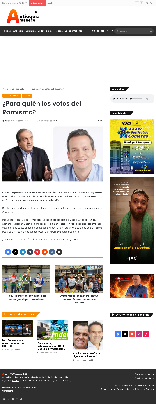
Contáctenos (8, 391)
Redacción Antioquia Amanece (18, 121)
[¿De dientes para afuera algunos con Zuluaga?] (88, 335)
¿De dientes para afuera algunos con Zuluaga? (86, 355)
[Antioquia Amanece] (23, 16)
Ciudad (7, 31)
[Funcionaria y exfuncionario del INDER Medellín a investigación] (52, 330)
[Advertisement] (78, 61)
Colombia (30, 31)
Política (59, 31)
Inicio (7, 89)
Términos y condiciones (142, 378)
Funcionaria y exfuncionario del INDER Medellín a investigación (51, 346)
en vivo (15, 380)
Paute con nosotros (144, 374)
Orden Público (45, 31)
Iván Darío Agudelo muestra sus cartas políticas (13, 343)
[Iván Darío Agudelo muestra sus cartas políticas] (17, 328)
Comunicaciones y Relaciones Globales (135, 389)
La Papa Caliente (73, 31)
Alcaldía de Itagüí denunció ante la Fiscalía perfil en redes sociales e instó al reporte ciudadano (92, 3)
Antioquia (18, 31)
